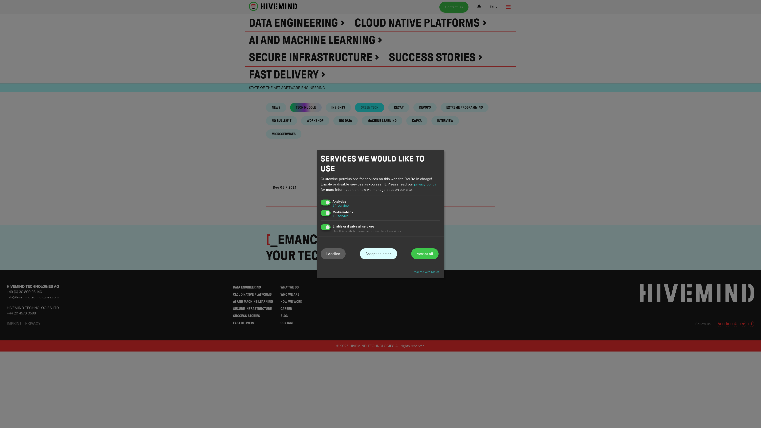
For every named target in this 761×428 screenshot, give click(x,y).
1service (341, 205)
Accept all (425, 253)
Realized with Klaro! (426, 272)
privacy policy (425, 184)
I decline (333, 253)
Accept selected (378, 253)
